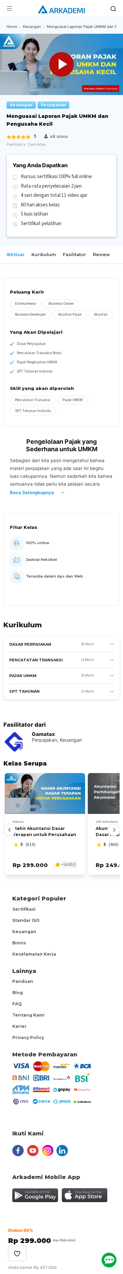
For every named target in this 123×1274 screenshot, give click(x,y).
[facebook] (18, 1147)
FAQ (17, 1003)
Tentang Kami (28, 1015)
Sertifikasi (24, 909)
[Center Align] (17, 1253)
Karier (19, 1026)
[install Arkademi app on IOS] (84, 1192)
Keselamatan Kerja (34, 954)
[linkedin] (62, 1147)
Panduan (22, 981)
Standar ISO (26, 920)
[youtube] (32, 1147)
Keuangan (24, 931)
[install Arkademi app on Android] (35, 1192)
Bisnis (19, 942)
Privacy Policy (28, 1037)
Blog (17, 992)
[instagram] (47, 1147)
